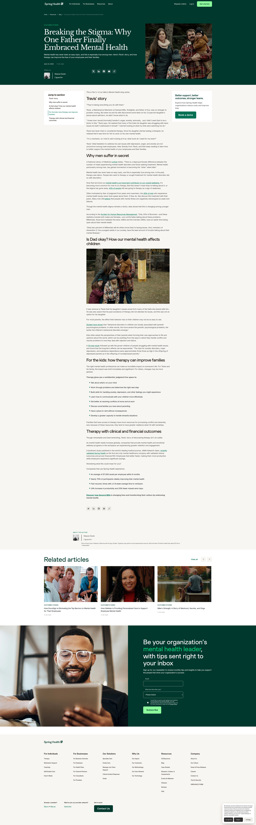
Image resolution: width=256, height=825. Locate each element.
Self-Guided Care (49, 771)
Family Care (106, 763)
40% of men (148, 193)
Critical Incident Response (111, 774)
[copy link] (109, 509)
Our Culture (194, 763)
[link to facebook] (99, 509)
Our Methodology (137, 767)
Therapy (46, 758)
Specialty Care (107, 758)
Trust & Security (196, 780)
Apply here (67, 806)
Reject (238, 820)
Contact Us (194, 776)
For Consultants (78, 776)
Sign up (53, 806)
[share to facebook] (104, 71)
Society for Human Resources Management (119, 214)
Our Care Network (138, 771)
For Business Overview (80, 758)
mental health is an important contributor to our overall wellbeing (132, 183)
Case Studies (165, 767)
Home (45, 14)
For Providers (77, 780)
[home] (54, 4)
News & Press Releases (198, 767)
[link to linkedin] (94, 509)
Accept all (229, 820)
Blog (60, 14)
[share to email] (109, 71)
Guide (105, 778)
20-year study (94, 346)
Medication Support (50, 763)
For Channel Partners (80, 771)
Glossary (164, 783)
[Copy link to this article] (114, 71)
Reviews (164, 787)
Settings (248, 820)
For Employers (78, 763)
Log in (191, 4)
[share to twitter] (94, 71)
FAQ (162, 791)
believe (107, 199)
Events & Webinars (167, 778)
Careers (193, 771)
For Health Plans (78, 767)
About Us (194, 758)
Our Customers (137, 763)
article (114, 162)
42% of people (115, 188)
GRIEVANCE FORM (197, 784)
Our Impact (135, 758)
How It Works (48, 776)
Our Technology (137, 776)
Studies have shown (94, 325)
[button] (74, 4)
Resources (53, 14)
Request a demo (180, 4)
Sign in (46, 806)
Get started (204, 4)
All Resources (165, 758)
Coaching (47, 767)
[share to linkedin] (99, 71)
